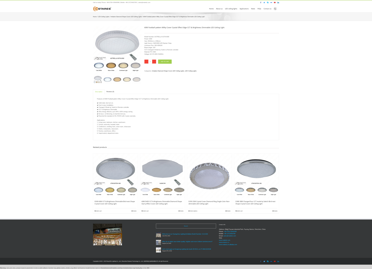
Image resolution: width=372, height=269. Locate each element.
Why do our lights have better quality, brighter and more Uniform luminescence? (187, 241)
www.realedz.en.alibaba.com (228, 244)
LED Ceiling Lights (191, 71)
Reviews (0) (110, 91)
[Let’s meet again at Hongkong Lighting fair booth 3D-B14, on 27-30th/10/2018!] (158, 249)
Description (98, 92)
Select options (193, 211)
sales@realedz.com (144, 2)
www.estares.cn (224, 242)
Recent (186, 226)
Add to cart (165, 61)
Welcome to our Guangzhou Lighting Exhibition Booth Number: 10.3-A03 (185, 234)
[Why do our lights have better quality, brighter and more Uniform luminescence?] (158, 242)
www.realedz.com (224, 240)
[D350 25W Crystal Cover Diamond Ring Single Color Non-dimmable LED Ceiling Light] (209, 176)
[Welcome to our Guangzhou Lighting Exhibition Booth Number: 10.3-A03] (158, 234)
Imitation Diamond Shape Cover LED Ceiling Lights (168, 71)
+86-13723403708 (229, 233)
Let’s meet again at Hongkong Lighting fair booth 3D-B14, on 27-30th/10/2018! (186, 249)
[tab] (98, 92)
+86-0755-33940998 (230, 231)
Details (134, 211)
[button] (275, 8)
